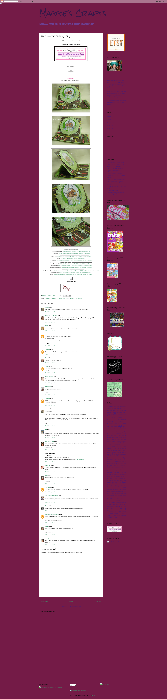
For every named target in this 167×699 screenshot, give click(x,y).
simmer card (123, 497)
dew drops (123, 439)
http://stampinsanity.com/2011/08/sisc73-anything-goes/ (74, 258)
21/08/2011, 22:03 (50, 362)
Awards (109, 119)
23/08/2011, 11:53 (50, 472)
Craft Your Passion (112, 435)
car (114, 423)
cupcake (124, 437)
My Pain (114, 474)
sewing (121, 493)
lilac (112, 463)
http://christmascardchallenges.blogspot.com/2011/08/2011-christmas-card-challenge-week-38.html (73, 274)
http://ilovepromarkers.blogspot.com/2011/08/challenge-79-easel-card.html (74, 255)
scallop (112, 493)
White (109, 515)
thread (112, 508)
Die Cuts (115, 441)
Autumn (109, 408)
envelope (109, 446)
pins (119, 486)
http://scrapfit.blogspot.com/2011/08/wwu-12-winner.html (73, 269)
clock (125, 432)
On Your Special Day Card (115, 168)
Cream (116, 437)
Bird (125, 410)
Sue (46, 429)
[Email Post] (59, 295)
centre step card (112, 194)
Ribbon (124, 489)
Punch (124, 488)
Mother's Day (119, 470)
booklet (119, 414)
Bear (111, 410)
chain (115, 426)
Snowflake (109, 499)
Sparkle (118, 500)
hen (119, 459)
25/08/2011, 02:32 (50, 510)
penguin (109, 484)
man (108, 469)
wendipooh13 (48, 538)
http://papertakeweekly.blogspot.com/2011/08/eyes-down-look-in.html (76, 251)
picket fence (110, 486)
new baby (122, 474)
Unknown (47, 349)
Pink (116, 486)
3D (108, 406)
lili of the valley (118, 463)
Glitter (118, 456)
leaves (109, 463)
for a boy (121, 448)
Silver (112, 497)
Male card (123, 467)
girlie (114, 456)
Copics (117, 433)
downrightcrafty (49, 441)
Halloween (117, 458)
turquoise (124, 511)
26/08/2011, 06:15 (50, 522)
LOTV (109, 467)
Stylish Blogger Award (117, 504)
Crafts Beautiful (122, 435)
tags (122, 506)
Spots (125, 500)
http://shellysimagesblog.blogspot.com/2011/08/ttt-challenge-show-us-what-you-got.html (74, 260)
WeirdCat (47, 465)
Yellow (116, 517)
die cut (111, 441)
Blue (115, 414)
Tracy (46, 325)
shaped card (113, 495)
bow (117, 416)
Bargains (120, 408)
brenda (47, 409)
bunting (112, 419)
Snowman (123, 499)
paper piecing (120, 480)
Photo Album (115, 484)
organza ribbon (122, 478)
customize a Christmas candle (116, 163)
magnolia (118, 467)
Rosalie (121, 491)
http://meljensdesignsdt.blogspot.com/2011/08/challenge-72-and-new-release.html (76, 262)
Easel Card (65, 298)
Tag (119, 506)
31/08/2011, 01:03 (50, 544)
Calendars (110, 423)
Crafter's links (111, 129)
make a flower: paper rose (115, 174)
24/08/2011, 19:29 (50, 502)
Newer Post (44, 601)
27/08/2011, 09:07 (50, 534)
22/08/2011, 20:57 (50, 449)
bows (120, 416)
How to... (109, 461)
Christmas (53, 298)
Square (108, 502)
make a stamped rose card (115, 170)
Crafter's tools (111, 126)
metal (113, 469)
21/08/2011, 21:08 (50, 346)
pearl (113, 482)
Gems (70, 298)
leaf (125, 461)
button (116, 421)
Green (73, 298)
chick (117, 428)
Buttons (121, 421)
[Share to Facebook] (70, 296)
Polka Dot (123, 486)
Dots (125, 441)
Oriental (109, 480)
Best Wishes (120, 410)
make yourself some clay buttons (117, 179)
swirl (125, 504)
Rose (125, 491)
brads (116, 418)
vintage (122, 513)
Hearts (116, 459)
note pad (112, 476)
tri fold (119, 511)
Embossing (118, 445)
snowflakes (79, 298)
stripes (109, 504)
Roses (108, 493)
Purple (109, 489)
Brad (113, 418)
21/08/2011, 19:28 (50, 322)
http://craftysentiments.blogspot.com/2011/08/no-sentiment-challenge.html (74, 263)
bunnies (124, 418)
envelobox (123, 445)
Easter (124, 443)
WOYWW (110, 517)
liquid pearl (116, 465)
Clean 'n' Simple (120, 432)
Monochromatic (111, 471)
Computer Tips (110, 433)
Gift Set (109, 456)
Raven (116, 489)
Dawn (46, 334)
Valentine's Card (116, 513)
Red (120, 489)
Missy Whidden (49, 376)
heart (113, 460)
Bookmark (123, 414)
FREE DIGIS (111, 123)
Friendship (118, 452)
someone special (111, 500)
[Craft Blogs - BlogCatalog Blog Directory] (50, 687)
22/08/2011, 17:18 (50, 426)
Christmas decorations (121, 430)
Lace (123, 461)
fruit (123, 452)
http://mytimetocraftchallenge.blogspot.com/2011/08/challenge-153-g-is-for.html (74, 253)
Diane (46, 526)
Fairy (113, 446)
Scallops (117, 493)
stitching (113, 502)
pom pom (109, 488)
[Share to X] (68, 296)
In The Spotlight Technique (115, 181)
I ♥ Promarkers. (80, 459)
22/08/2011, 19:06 (50, 438)
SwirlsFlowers (114, 506)
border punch (111, 416)
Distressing (121, 441)
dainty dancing (117, 439)
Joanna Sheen (71, 78)
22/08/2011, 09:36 (50, 395)
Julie (46, 475)
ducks (108, 443)
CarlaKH (47, 487)
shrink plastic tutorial (114, 190)
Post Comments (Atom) (75, 606)
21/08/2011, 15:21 (50, 312)
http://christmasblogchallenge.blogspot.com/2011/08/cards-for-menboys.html (77, 267)
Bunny (108, 419)
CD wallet (120, 423)
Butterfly (110, 421)
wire (118, 515)
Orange (112, 478)
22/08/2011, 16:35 (50, 405)
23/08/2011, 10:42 (50, 461)
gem (110, 454)
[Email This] (64, 296)
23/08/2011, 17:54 (50, 483)
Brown (120, 418)
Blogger (94, 695)
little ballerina (123, 465)
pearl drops (118, 482)
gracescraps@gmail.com (52, 514)
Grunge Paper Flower (114, 172)
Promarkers (115, 488)
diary (108, 441)
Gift (117, 454)
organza (116, 478)
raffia (113, 489)
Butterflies (123, 419)
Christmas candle (111, 430)
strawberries (118, 502)
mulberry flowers (113, 472)
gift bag (120, 454)
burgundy (117, 420)
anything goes (123, 406)
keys (120, 461)
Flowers (109, 448)
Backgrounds (115, 408)
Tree (116, 511)
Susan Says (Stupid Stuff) (51, 495)
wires (120, 515)
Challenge (47, 298)
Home (71, 601)
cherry (113, 428)
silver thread (117, 497)
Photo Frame (123, 484)
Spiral (122, 500)
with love (124, 515)
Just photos (115, 461)
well (125, 513)
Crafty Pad (59, 298)
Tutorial (109, 513)
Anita (46, 506)
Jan (46, 358)
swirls (109, 506)
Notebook (117, 476)
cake (125, 421)
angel (118, 406)
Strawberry (123, 502)
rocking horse (116, 491)
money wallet (122, 469)
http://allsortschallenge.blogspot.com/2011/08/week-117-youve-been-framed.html (75, 272)
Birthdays (119, 412)
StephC (47, 307)
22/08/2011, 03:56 (50, 383)
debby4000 (48, 386)
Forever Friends (122, 450)
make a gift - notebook (114, 166)
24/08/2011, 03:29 (50, 492)
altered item (112, 406)
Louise (47, 366)
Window (114, 515)
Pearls (124, 482)
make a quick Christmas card (116, 164)
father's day (119, 446)
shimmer (120, 495)
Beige (114, 410)
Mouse (124, 471)
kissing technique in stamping (116, 192)
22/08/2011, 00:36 (50, 373)
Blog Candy (110, 414)
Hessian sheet (123, 459)
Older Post (98, 601)
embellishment (110, 444)
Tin (116, 508)
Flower (124, 446)
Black (124, 412)
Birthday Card (111, 412)
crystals (120, 437)
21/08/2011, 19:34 (50, 330)
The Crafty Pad (82, 41)
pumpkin (120, 487)
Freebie (109, 452)
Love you (114, 467)
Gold (122, 456)
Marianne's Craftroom (51, 315)
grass (125, 456)
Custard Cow (110, 439)
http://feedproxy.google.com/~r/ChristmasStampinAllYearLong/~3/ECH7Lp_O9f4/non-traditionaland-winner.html (77, 270)
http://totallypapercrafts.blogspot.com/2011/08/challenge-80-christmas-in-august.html (75, 265)
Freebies (113, 452)
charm (109, 428)
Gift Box (124, 454)
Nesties (117, 474)
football (115, 448)
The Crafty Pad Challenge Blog (55, 36)
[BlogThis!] (66, 296)
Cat (116, 423)
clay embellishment (111, 432)
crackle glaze (122, 433)
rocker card (110, 491)
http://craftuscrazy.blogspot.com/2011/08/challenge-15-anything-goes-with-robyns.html (74, 256)
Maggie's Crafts (73, 13)
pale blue (114, 480)
